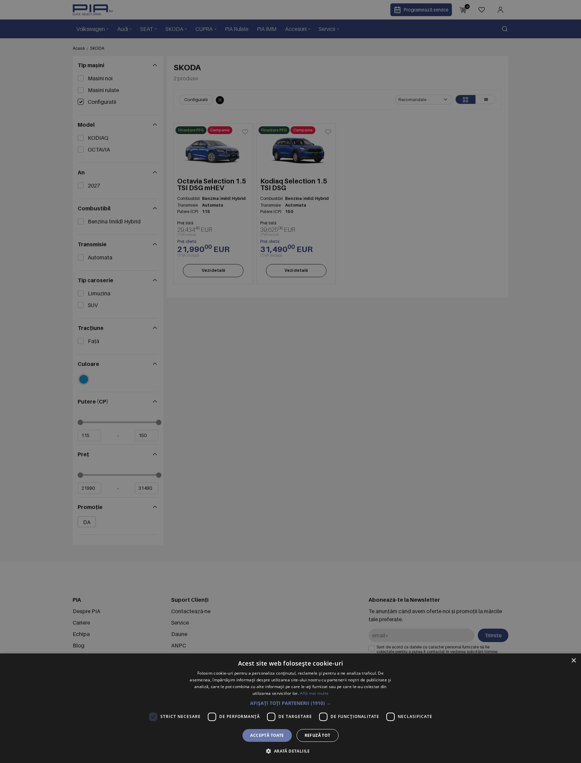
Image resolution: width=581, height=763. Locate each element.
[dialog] (290, 708)
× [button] (573, 660)
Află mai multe (314, 693)
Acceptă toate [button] (267, 735)
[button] (290, 703)
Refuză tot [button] (318, 735)
